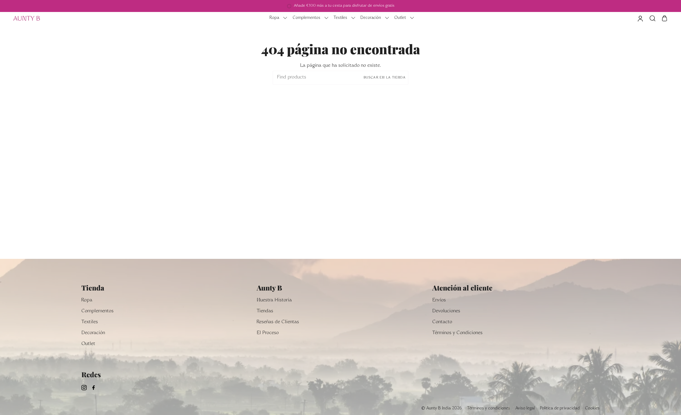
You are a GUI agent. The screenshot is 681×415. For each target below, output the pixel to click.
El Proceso (268, 333)
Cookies (592, 408)
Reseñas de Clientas (278, 322)
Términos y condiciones (488, 408)
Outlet (88, 344)
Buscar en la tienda (385, 77)
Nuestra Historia (274, 300)
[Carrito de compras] (664, 18)
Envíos (439, 300)
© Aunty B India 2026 (441, 408)
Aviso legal (525, 408)
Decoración (93, 333)
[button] (276, 18)
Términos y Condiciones (457, 333)
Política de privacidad (560, 408)
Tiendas (265, 311)
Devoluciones (446, 311)
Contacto (442, 322)
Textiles (89, 322)
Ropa (86, 300)
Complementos (97, 311)
